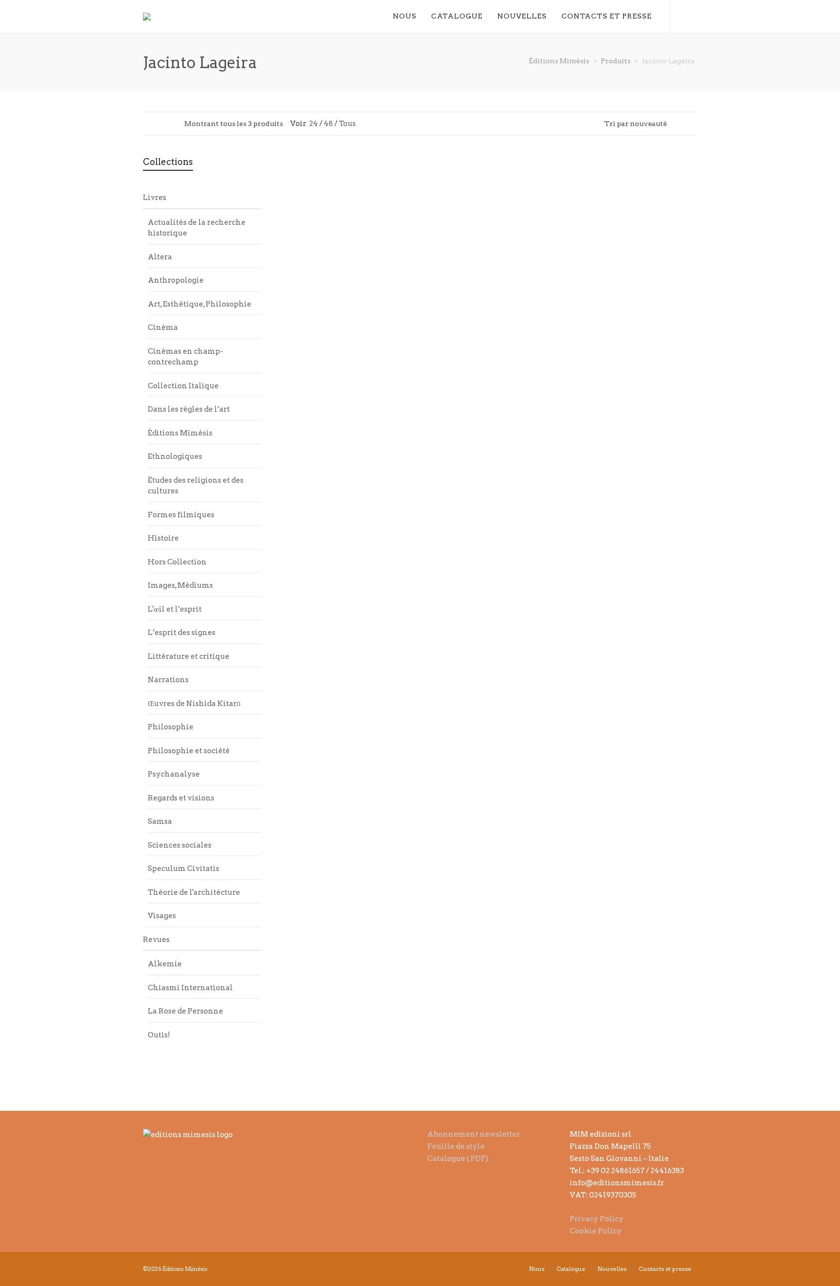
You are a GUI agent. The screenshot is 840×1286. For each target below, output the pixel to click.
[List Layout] (160, 123)
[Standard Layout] (147, 123)
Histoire (163, 538)
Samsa (160, 821)
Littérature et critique (188, 656)
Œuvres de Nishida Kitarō (194, 703)
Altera (160, 257)
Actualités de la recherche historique (196, 228)
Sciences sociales (179, 845)
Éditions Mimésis (180, 433)
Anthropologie (176, 280)
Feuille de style (456, 1146)
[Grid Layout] (172, 123)
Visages (162, 915)
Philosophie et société (189, 750)
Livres (154, 197)
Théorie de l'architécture (194, 892)
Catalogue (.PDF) (457, 1158)
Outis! (159, 1035)
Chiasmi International (190, 987)
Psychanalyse (174, 774)
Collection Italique (183, 385)
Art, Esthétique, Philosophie (199, 304)
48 (328, 123)
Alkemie (165, 964)
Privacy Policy (597, 1218)
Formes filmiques (181, 514)
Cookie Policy (596, 1231)
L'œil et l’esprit (175, 609)
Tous (347, 123)
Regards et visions (181, 798)
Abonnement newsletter (473, 1134)
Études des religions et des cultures (196, 486)
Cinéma (163, 327)
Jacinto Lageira (331, 309)
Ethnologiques (175, 456)
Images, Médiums (180, 585)
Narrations (168, 679)
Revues (156, 939)
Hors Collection (177, 562)
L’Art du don (437, 321)
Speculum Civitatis (183, 868)
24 (313, 123)
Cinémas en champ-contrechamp (185, 357)
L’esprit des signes (181, 632)
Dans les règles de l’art (189, 409)
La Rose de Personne (185, 1011)
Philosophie (170, 727)
